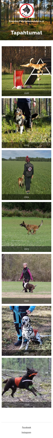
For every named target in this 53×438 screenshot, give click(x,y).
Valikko (49, 3)
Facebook (26, 427)
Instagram (26, 432)
